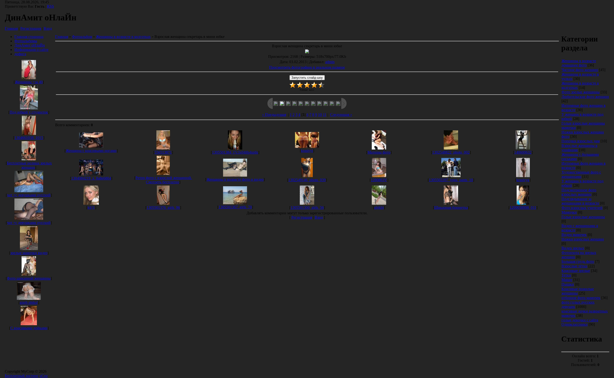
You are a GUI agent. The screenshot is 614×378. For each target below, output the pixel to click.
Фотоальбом (82, 37)
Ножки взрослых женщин (582, 239)
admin (330, 62)
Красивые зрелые (575, 271)
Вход (48, 28)
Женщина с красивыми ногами (91, 151)
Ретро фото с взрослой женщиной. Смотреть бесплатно (164, 180)
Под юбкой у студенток (29, 112)
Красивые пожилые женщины (577, 291)
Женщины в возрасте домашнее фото (578, 63)
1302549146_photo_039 (307, 180)
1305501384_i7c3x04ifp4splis (235, 152)
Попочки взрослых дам (580, 141)
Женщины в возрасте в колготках (123, 37)
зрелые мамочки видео (28, 253)
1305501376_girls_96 (163, 207)
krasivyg (522, 180)
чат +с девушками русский (29, 195)
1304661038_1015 (28, 138)
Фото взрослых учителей (581, 208)
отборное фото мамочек (580, 298)
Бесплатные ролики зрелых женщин (29, 165)
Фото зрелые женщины (580, 92)
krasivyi (307, 151)
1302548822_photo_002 (451, 152)
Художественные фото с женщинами (581, 174)
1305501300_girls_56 (307, 207)
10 (320, 115)
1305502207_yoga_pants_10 (451, 180)
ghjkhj (379, 207)
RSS (50, 6)
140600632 (522, 152)
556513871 (163, 152)
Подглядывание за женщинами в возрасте (580, 201)
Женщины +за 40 (29, 82)
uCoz (44, 376)
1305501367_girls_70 (235, 207)
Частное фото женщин (579, 70)
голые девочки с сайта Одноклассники (579, 322)
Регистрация (30, 28)
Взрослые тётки (574, 266)
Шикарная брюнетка (451, 207)
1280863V (379, 180)
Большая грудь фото (577, 261)
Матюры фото (378, 152)
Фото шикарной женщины (29, 278)
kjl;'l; (91, 207)
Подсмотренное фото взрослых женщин (578, 192)
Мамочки (569, 212)
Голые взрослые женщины (583, 217)
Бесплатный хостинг (22, 376)
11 (324, 115)
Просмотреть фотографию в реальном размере (307, 67)
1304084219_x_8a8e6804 (91, 178)
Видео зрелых (572, 248)
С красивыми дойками (28, 328)
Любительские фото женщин (585, 97)
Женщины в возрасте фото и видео (235, 179)
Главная (11, 28)
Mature (566, 280)
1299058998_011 (523, 207)
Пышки (567, 284)
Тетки (566, 275)
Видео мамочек (574, 235)
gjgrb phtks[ (29, 302)
